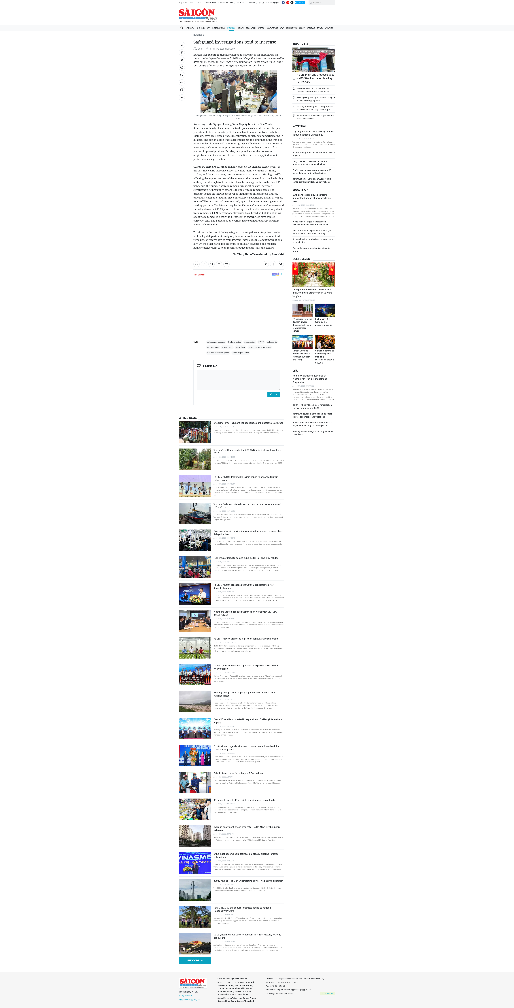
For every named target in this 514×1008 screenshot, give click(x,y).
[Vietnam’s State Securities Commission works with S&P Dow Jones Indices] (195, 621)
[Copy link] (182, 82)
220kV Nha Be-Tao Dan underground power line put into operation (248, 880)
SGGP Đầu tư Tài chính (246, 2)
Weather (329, 28)
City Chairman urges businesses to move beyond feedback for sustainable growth (246, 748)
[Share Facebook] (182, 52)
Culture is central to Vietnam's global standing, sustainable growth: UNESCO (324, 356)
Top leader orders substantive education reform (311, 249)
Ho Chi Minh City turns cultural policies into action (324, 322)
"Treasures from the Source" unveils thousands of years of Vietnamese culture (302, 325)
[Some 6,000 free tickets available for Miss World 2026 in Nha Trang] (302, 342)
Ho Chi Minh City (203, 28)
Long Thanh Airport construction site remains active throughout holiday (310, 163)
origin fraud (240, 347)
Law (282, 28)
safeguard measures (216, 342)
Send (275, 394)
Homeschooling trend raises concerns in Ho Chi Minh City (313, 240)
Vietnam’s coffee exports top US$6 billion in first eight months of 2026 (247, 452)
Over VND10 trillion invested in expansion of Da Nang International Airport (248, 721)
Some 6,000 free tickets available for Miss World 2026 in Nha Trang (301, 355)
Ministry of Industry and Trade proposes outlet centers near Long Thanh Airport (315, 108)
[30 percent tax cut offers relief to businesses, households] (195, 809)
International (218, 28)
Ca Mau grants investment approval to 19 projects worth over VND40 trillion (245, 667)
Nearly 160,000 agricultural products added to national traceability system (242, 909)
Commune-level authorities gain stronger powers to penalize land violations (312, 415)
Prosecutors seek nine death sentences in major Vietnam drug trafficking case (312, 424)
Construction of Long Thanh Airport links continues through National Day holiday (311, 180)
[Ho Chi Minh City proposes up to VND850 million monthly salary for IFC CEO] (313, 60)
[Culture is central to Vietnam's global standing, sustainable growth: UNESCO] (325, 342)
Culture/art (272, 28)
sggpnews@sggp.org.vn (189, 999)
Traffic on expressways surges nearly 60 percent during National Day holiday (311, 171)
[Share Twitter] (182, 60)
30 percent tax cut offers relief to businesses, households (244, 800)
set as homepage (328, 994)
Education (251, 28)
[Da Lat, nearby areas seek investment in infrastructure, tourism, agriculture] (195, 943)
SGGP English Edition (198, 15)
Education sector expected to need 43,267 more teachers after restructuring (312, 232)
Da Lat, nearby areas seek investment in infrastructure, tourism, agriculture (247, 936)
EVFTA (261, 342)
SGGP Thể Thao (226, 2)
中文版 (261, 2)
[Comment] (182, 90)
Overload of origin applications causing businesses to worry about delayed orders (248, 533)
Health (241, 28)
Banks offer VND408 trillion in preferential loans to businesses (315, 117)
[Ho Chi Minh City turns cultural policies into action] (325, 310)
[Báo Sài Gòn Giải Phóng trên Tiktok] (292, 2)
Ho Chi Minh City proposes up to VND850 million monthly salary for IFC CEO (315, 78)
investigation (249, 342)
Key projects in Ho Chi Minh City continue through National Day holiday (313, 133)
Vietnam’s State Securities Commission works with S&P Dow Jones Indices (245, 613)
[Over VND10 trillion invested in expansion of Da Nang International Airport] (195, 728)
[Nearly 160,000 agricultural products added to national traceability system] (195, 917)
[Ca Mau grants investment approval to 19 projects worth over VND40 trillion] (195, 674)
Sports (261, 28)
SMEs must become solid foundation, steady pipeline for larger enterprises (246, 855)
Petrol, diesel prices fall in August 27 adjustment (238, 773)
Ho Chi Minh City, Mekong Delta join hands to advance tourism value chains (245, 479)
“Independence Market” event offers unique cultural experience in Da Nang (312, 292)
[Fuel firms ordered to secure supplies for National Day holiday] (195, 567)
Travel (320, 28)
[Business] (182, 97)
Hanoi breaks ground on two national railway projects (313, 154)
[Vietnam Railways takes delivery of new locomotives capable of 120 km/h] (195, 513)
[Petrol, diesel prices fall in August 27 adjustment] (195, 782)
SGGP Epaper (273, 2)
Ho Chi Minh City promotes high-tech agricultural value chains (245, 638)
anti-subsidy (227, 347)
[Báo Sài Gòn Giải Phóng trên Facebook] (283, 2)
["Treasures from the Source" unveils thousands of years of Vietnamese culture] (302, 310)
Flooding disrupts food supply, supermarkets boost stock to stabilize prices (244, 694)
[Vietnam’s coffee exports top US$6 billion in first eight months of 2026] (195, 459)
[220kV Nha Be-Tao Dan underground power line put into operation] (195, 890)
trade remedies (234, 342)
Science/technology (295, 28)
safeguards (272, 342)
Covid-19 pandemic (241, 352)
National (190, 28)
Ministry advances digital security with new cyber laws (312, 433)
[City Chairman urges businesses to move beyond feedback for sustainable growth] (195, 755)
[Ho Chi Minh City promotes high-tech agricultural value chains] (195, 648)
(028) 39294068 (186, 995)
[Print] (182, 75)
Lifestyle (311, 28)
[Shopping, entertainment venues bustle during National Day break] (195, 432)
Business (231, 28)
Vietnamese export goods (218, 352)
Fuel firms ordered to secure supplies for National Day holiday (245, 558)
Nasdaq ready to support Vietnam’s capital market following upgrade (316, 99)
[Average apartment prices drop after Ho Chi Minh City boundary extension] (195, 836)
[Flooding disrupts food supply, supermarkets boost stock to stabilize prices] (195, 701)
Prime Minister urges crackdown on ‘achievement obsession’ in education (310, 223)
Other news (188, 418)
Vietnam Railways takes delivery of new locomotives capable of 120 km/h (247, 506)
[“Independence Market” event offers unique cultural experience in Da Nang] (313, 274)
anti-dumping (213, 347)
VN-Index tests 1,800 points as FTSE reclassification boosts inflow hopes (313, 90)
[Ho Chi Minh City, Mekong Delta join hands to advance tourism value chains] (195, 486)
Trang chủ (181, 28)
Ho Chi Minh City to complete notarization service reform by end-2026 (312, 406)
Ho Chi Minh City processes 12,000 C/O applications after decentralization (243, 586)
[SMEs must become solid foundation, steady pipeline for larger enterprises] (195, 863)
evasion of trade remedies (260, 347)
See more (193, 960)
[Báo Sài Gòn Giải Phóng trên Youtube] (287, 2)
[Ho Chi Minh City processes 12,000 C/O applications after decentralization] (195, 594)
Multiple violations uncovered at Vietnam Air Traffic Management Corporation (309, 379)
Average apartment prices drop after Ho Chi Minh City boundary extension (246, 829)
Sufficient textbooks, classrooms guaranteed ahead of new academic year (311, 198)
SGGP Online (211, 2)
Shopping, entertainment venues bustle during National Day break (248, 422)
